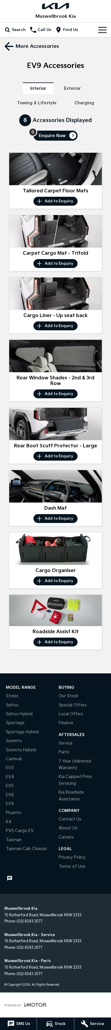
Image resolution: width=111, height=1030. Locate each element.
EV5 (10, 785)
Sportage (15, 722)
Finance (66, 722)
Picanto (13, 812)
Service (66, 743)
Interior (38, 88)
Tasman (14, 839)
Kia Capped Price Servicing (75, 780)
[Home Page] (55, 6)
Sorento (14, 740)
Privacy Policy (72, 857)
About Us (68, 828)
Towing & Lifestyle (37, 102)
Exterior (72, 88)
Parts (64, 752)
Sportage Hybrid (22, 732)
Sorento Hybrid (21, 750)
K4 (9, 821)
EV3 (10, 767)
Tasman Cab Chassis (26, 848)
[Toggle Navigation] (102, 29)
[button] (55, 169)
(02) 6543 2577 (30, 921)
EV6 (10, 794)
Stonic (12, 695)
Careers (66, 837)
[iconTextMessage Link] (9, 878)
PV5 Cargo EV (20, 830)
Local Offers (71, 714)
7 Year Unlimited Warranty (75, 764)
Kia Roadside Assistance (71, 795)
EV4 (10, 776)
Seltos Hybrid (19, 714)
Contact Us (70, 819)
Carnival (14, 758)
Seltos (12, 705)
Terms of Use (72, 866)
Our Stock (68, 695)
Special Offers (73, 705)
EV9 (10, 803)
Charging (84, 102)
